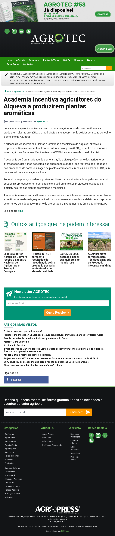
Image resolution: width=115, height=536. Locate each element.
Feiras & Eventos (30, 77)
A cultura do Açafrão (14, 345)
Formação (72, 77)
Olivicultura (44, 80)
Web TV (66, 60)
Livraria (91, 60)
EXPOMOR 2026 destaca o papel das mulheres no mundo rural (70, 258)
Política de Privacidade (52, 445)
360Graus (65, 531)
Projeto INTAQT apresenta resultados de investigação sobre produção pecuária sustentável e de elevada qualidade (43, 262)
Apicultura (15, 77)
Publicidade (47, 441)
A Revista (20, 60)
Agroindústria (83, 74)
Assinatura (34, 60)
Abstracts (78, 60)
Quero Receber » (57, 312)
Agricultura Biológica (34, 74)
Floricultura (45, 77)
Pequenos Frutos (60, 80)
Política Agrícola (78, 80)
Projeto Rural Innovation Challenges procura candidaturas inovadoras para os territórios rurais (53, 335)
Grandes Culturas (87, 77)
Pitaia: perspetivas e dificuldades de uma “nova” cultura (33, 365)
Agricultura (16, 74)
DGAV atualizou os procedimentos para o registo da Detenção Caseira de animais (46, 362)
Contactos (28, 64)
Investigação (30, 80)
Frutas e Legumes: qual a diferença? (23, 331)
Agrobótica (52, 74)
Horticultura (16, 80)
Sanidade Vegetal (24, 83)
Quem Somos (13, 64)
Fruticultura (59, 77)
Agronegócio (97, 74)
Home (9, 60)
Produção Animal (96, 80)
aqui (20, 210)
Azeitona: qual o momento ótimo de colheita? (27, 355)
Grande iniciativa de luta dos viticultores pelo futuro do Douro (36, 338)
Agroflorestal (66, 74)
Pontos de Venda (51, 60)
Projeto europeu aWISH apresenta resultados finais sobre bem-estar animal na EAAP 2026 (51, 358)
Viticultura (39, 83)
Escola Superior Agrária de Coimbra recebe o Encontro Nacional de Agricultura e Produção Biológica (15, 262)
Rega (12, 83)
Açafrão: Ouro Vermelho (16, 342)
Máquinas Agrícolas (13, 479)
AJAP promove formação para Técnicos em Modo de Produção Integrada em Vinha (99, 259)
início (9, 91)
